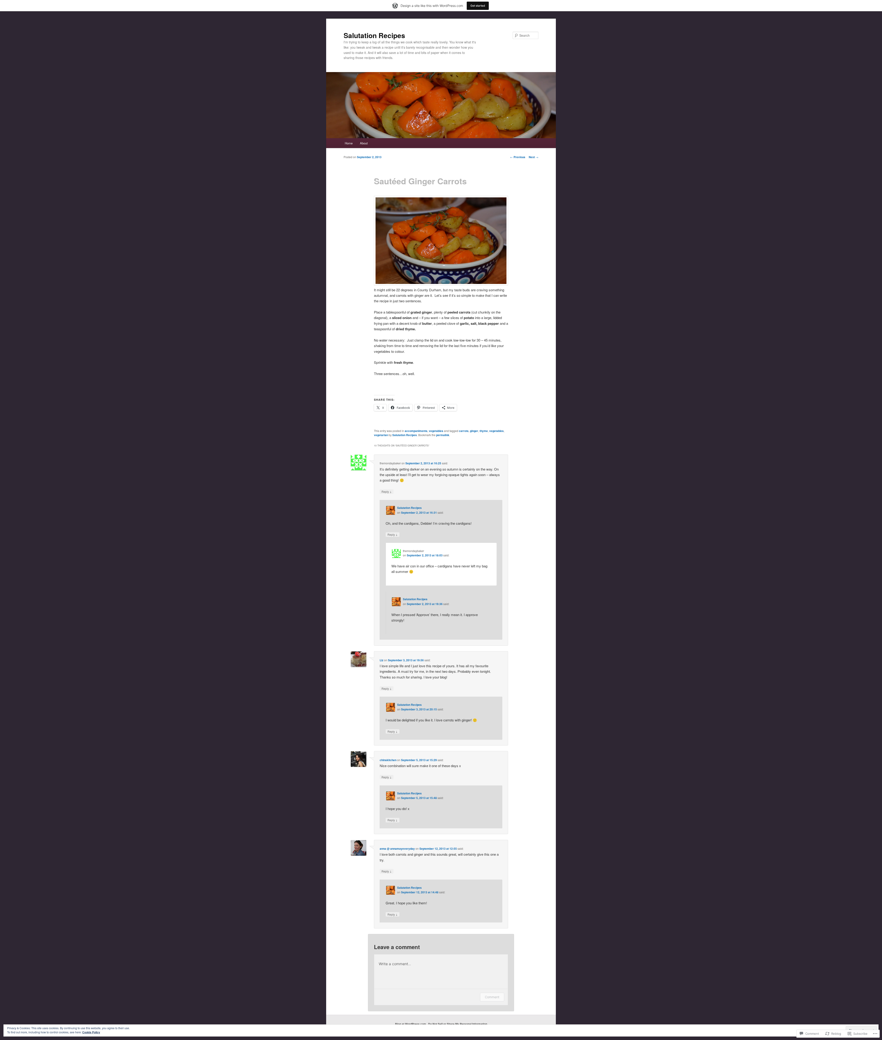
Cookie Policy (91, 1032)
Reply (387, 491)
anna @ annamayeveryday (397, 849)
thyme (484, 431)
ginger (474, 431)
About (364, 143)
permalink (442, 435)
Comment (492, 997)
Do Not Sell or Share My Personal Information (457, 1024)
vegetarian (381, 435)
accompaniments (416, 431)
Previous (517, 157)
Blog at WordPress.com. (411, 1024)
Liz (381, 660)
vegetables (436, 431)
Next (533, 157)
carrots (464, 431)
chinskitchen (388, 760)
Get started (477, 5)
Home (349, 143)
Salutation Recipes (374, 35)
